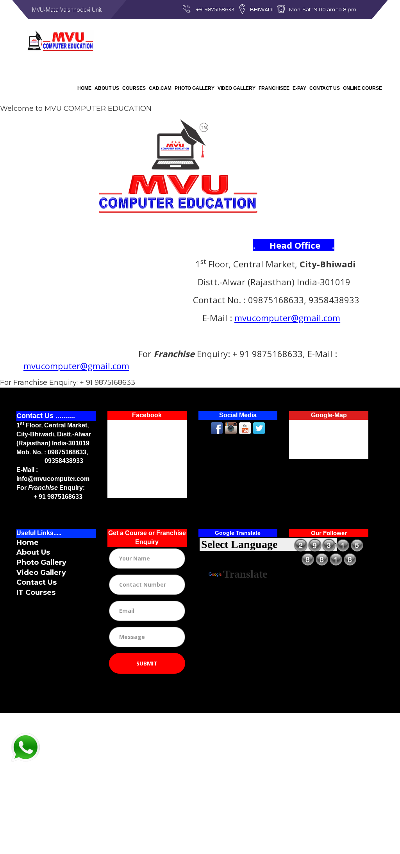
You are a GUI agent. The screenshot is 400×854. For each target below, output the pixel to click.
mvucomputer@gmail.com (287, 318)
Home (84, 88)
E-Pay (299, 88)
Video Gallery (236, 88)
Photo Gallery (194, 88)
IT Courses (35, 592)
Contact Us (324, 88)
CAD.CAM (160, 88)
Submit (146, 663)
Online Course (362, 88)
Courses (134, 88)
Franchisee (274, 88)
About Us (107, 88)
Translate (245, 574)
